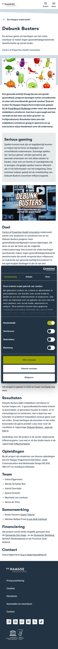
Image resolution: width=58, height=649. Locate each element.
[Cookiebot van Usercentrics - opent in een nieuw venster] (43, 269)
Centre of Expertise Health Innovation (21, 232)
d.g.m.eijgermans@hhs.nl (33, 555)
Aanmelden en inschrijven (19, 604)
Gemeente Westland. (44, 535)
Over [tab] (47, 277)
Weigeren (29, 377)
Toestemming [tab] (10, 277)
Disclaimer (11, 596)
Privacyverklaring (15, 581)
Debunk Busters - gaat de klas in (27, 429)
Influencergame (22, 444)
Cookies (10, 588)
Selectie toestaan (29, 368)
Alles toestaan (29, 360)
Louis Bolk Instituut (36, 519)
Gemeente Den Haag (15, 535)
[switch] (51, 331)
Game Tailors (27, 515)
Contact (10, 612)
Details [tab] (29, 277)
